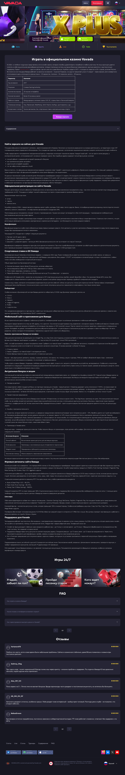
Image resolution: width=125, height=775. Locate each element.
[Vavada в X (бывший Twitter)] (112, 752)
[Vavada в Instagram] (103, 752)
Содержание (43, 743)
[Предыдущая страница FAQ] (55, 630)
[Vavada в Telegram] (107, 3)
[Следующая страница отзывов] (69, 729)
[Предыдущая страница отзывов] (55, 729)
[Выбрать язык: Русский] (117, 3)
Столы (22, 743)
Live (15, 743)
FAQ (52, 743)
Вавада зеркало (62, 117)
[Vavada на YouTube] (117, 752)
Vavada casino (24, 69)
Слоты (8, 743)
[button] (122, 25)
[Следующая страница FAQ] (69, 630)
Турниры (32, 743)
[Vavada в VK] (108, 752)
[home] (13, 3)
